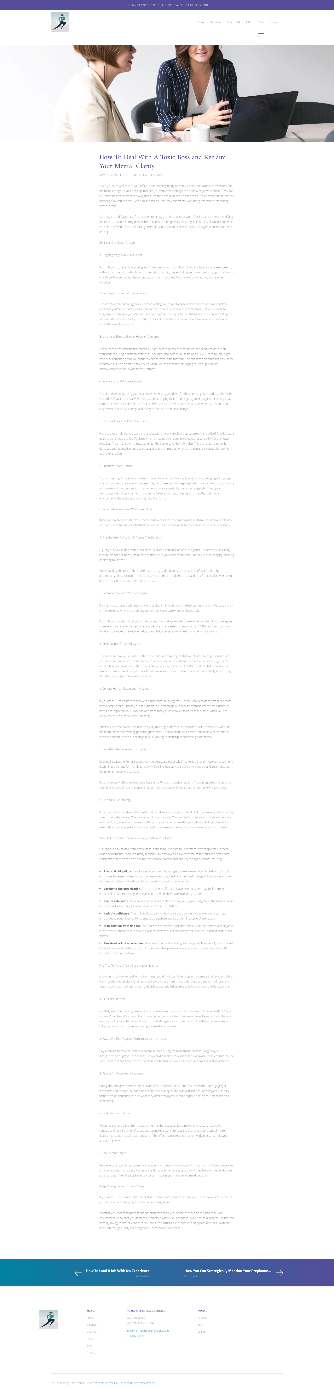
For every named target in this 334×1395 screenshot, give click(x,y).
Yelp (200, 1325)
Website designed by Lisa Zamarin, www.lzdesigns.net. (125, 1383)
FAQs (249, 22)
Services (215, 22)
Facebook (203, 1318)
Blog (261, 22)
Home (200, 22)
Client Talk (233, 22)
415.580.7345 (135, 1336)
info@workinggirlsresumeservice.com (148, 1331)
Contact (275, 22)
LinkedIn (202, 1332)
